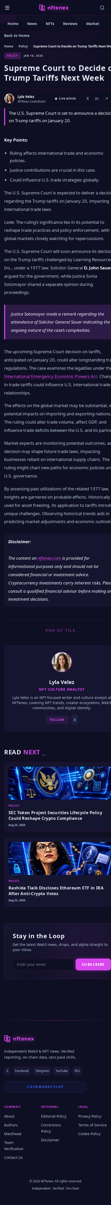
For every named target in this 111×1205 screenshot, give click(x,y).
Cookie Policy (89, 1133)
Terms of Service (92, 1125)
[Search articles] (102, 7)
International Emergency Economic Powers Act (50, 376)
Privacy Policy (89, 1116)
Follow (57, 719)
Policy (23, 46)
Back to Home (16, 35)
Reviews (70, 23)
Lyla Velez (26, 96)
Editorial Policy (53, 1116)
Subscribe (93, 964)
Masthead (12, 1133)
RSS (77, 1071)
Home (12, 23)
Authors (11, 1125)
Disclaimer (50, 1139)
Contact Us (13, 1157)
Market (92, 23)
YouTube (62, 1071)
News (32, 23)
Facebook (22, 1071)
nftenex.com (49, 558)
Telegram (42, 1071)
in (97, 98)
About (9, 1116)
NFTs (50, 23)
